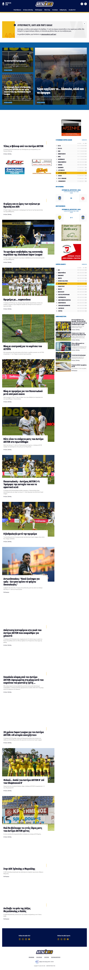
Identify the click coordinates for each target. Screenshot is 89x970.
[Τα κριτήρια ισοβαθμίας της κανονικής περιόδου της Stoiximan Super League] (28, 237)
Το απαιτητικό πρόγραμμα (15, 61)
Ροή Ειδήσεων (17, 10)
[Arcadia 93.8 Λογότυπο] (44, 4)
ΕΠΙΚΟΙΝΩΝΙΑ (31, 957)
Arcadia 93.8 (72, 10)
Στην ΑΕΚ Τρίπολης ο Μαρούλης (19, 868)
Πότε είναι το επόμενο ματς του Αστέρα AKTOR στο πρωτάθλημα (23, 440)
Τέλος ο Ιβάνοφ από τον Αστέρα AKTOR (23, 146)
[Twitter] (23, 939)
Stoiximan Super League (64, 140)
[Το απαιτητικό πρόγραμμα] (63, 356)
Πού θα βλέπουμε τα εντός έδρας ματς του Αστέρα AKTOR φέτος (22, 829)
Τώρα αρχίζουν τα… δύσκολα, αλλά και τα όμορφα (60, 91)
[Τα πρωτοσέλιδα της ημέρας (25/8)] (63, 367)
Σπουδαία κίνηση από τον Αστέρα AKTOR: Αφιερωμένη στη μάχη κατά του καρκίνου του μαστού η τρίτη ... (23, 679)
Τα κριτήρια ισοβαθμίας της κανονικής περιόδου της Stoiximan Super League (23, 253)
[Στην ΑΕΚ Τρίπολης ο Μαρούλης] (28, 857)
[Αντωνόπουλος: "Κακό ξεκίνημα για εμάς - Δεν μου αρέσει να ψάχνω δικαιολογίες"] (28, 564)
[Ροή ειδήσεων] (82, 3)
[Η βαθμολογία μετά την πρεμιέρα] (28, 519)
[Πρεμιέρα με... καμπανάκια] (28, 285)
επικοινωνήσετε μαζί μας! (48, 34)
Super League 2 (61, 264)
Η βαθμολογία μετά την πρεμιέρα (20, 533)
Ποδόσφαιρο (38, 10)
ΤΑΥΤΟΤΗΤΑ (46, 957)
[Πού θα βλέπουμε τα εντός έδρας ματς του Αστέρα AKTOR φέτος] (28, 813)
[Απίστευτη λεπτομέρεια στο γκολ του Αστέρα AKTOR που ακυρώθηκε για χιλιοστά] (28, 615)
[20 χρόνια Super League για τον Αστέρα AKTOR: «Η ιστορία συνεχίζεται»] (28, 716)
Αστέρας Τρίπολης (28, 10)
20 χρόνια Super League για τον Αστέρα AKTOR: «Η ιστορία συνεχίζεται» (23, 734)
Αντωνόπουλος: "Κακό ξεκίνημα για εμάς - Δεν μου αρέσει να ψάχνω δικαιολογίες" (21, 581)
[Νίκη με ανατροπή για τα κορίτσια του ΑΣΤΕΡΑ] (28, 331)
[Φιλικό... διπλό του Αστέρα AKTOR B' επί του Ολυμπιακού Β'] (28, 765)
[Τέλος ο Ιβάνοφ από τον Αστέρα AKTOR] (28, 134)
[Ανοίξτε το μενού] (85, 4)
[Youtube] (29, 939)
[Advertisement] (14, 162)
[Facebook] (20, 939)
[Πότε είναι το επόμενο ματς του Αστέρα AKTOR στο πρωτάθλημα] (28, 424)
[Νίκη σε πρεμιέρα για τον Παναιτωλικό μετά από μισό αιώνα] (28, 376)
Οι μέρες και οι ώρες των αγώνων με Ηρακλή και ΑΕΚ (21, 205)
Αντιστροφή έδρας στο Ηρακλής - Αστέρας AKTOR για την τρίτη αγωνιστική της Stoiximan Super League (17, 90)
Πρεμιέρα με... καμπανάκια (17, 299)
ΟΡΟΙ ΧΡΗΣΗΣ (39, 957)
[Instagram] (26, 939)
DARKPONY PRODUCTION (50, 965)
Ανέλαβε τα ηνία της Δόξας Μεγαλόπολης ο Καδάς (16, 910)
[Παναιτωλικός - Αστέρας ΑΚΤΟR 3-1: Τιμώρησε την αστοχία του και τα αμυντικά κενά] (28, 469)
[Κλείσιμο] (84, 23)
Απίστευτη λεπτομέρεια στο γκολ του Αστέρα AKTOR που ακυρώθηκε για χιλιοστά (22, 633)
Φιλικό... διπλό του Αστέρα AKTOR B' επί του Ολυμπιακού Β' (23, 781)
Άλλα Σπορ (47, 10)
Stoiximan (55, 10)
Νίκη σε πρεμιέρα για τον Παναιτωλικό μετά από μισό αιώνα (23, 393)
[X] (61, 939)
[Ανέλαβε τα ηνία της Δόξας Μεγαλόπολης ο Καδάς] (28, 896)
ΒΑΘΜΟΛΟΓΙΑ (84, 140)
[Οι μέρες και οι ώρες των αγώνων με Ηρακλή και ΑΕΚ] (28, 192)
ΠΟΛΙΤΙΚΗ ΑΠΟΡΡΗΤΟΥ (55, 957)
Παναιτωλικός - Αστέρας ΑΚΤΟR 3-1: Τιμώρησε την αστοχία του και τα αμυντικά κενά (21, 484)
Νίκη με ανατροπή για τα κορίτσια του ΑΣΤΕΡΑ (22, 348)
